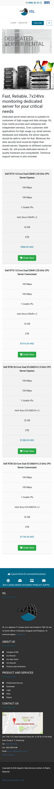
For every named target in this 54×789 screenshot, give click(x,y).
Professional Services (14, 683)
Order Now (28, 257)
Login (13, 23)
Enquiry (9, 697)
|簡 (37, 3)
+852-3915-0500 (11, 744)
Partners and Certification (16, 667)
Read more (21, 634)
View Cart (38, 23)
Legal (8, 690)
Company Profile (12, 652)
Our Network (11, 663)
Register (22, 23)
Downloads (10, 687)
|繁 (34, 3)
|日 (40, 3)
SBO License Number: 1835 (13, 780)
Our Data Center (12, 659)
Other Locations (8, 755)
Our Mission (11, 656)
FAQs (8, 694)
